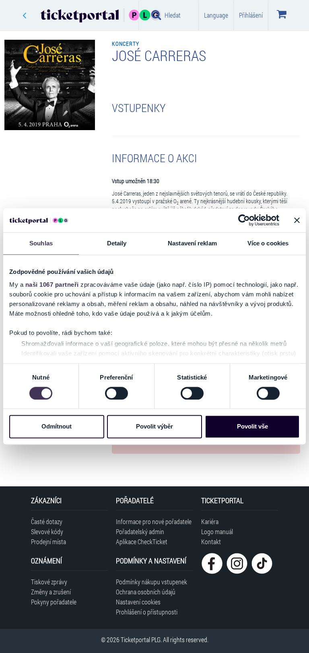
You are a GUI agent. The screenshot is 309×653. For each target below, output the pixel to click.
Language (216, 15)
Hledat (173, 15)
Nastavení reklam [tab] (192, 243)
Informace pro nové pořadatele (154, 521)
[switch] (116, 393)
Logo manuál (217, 531)
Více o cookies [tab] (267, 243)
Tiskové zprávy (49, 581)
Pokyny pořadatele (53, 602)
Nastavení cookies (138, 602)
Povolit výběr (154, 426)
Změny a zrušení (51, 592)
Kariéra (209, 521)
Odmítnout (56, 426)
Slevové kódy (47, 531)
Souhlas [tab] (41, 243)
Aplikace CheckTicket (141, 541)
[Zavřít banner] (297, 220)
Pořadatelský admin (140, 531)
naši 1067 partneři (52, 284)
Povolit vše (252, 426)
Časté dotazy (46, 521)
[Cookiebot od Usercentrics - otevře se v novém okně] (244, 220)
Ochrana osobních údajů (145, 592)
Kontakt (211, 541)
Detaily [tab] (117, 243)
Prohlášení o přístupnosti (146, 612)
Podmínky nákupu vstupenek (151, 581)
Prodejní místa (48, 541)
